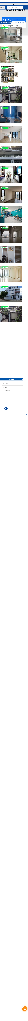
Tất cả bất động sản (6, 22)
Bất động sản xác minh (18, 22)
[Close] (25, 2)
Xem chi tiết (11, 35)
